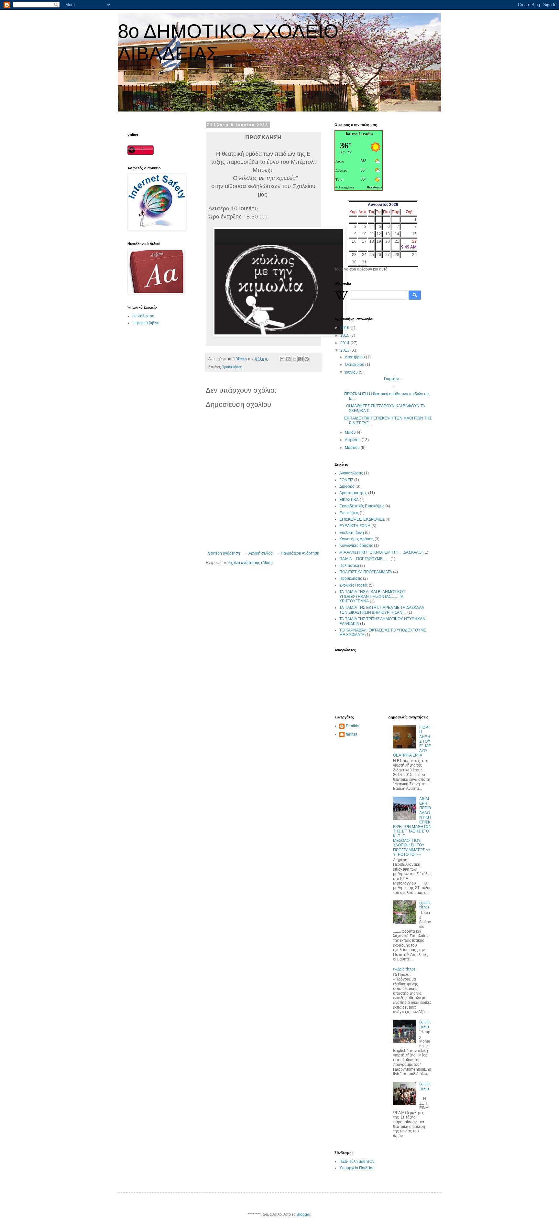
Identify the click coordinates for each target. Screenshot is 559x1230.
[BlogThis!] (288, 359)
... (370, 386)
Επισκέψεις (349, 513)
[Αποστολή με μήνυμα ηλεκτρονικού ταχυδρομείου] (282, 359)
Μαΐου (351, 432)
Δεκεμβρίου (355, 357)
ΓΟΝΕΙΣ (346, 480)
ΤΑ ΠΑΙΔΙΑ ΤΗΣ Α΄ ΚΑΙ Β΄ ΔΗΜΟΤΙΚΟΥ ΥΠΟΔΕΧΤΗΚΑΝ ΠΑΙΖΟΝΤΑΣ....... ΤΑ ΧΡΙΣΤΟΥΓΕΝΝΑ (372, 596)
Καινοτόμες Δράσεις (356, 539)
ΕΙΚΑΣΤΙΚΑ (349, 499)
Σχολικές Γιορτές (353, 585)
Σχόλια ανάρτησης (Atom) (250, 562)
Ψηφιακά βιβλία (145, 323)
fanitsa (351, 734)
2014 (345, 343)
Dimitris (352, 726)
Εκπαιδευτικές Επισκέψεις (361, 506)
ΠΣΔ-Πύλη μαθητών (356, 1161)
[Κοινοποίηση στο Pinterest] (306, 359)
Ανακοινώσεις (351, 473)
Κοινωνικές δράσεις (356, 545)
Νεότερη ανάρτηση (223, 553)
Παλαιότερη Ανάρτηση (300, 553)
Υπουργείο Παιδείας (356, 1168)
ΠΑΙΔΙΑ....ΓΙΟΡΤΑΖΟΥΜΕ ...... (364, 559)
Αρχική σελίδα (260, 553)
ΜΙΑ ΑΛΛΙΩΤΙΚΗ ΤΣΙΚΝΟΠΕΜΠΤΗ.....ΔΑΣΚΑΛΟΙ (380, 552)
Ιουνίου (352, 372)
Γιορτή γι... (373, 378)
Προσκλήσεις (232, 367)
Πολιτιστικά (349, 565)
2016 (345, 327)
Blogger (303, 1214)
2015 (345, 335)
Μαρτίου (353, 447)
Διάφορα (347, 486)
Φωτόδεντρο (143, 316)
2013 (345, 350)
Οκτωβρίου (355, 364)
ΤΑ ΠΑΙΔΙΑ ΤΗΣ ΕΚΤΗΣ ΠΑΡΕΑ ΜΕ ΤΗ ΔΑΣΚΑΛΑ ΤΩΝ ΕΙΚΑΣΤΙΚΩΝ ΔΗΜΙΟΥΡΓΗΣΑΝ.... (381, 609)
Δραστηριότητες (353, 493)
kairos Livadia (359, 133)
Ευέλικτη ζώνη (351, 532)
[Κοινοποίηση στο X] (294, 359)
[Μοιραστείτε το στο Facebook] (300, 359)
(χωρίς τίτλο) (425, 904)
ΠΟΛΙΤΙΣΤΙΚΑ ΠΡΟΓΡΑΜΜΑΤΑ (365, 572)
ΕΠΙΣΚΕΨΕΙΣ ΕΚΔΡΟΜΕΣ (362, 519)
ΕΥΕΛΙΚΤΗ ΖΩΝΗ (354, 526)
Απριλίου (353, 440)
